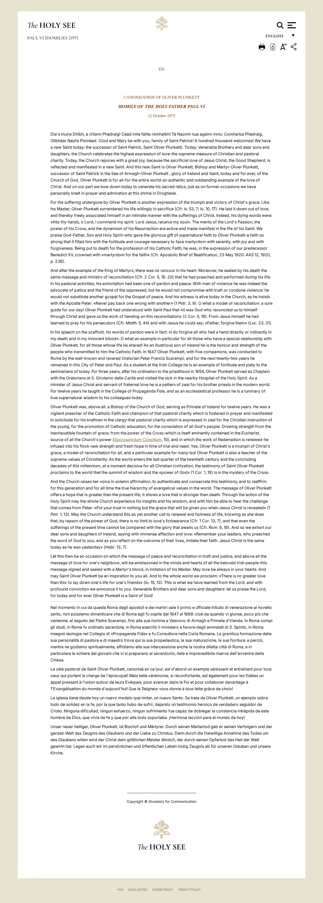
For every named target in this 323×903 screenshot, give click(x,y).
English (276, 37)
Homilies (57, 38)
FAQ (120, 889)
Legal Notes (137, 889)
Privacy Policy (189, 889)
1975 (74, 38)
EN (161, 69)
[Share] (294, 47)
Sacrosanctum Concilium (138, 439)
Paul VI (36, 38)
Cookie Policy (162, 889)
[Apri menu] (291, 25)
